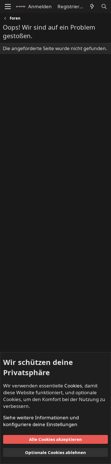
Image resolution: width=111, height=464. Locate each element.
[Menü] (8, 6)
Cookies (73, 385)
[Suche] (104, 6)
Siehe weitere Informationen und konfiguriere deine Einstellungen (41, 421)
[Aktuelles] (92, 6)
